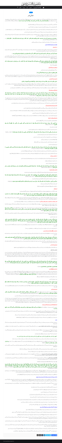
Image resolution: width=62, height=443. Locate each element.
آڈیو (27, 7)
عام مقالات (31, 12)
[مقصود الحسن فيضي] (31, 4)
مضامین (31, 7)
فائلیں (20, 7)
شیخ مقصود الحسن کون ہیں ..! (37, 7)
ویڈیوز (24, 7)
